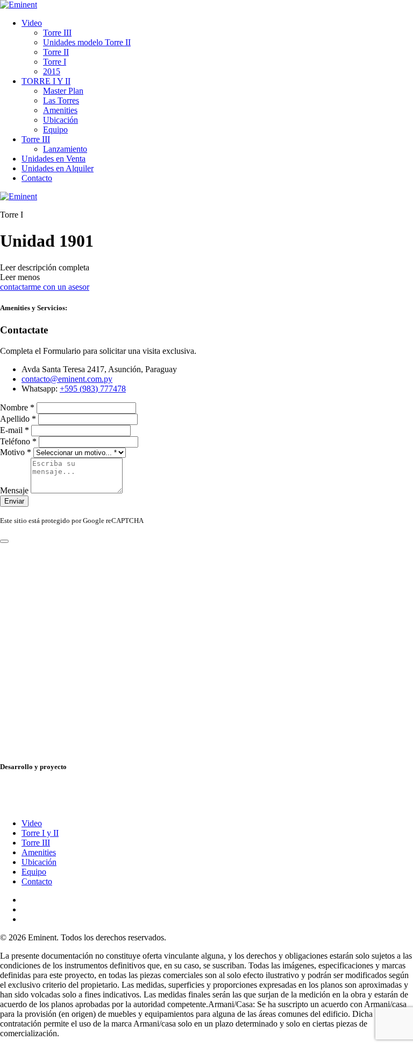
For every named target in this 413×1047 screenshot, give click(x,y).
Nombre (17, 407)
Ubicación (60, 119)
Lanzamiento (65, 148)
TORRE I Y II (46, 81)
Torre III (57, 32)
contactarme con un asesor (44, 286)
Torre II (56, 52)
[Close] (4, 541)
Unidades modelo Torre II (87, 42)
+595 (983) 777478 (93, 388)
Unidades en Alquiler (58, 168)
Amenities (60, 110)
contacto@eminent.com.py (67, 378)
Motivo (15, 452)
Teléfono (18, 441)
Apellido (18, 418)
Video (32, 22)
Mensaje (15, 490)
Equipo (55, 129)
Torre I (54, 61)
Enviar (14, 501)
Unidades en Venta (54, 158)
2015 (51, 71)
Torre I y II (40, 832)
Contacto (37, 178)
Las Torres (61, 100)
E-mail (14, 430)
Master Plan (63, 90)
